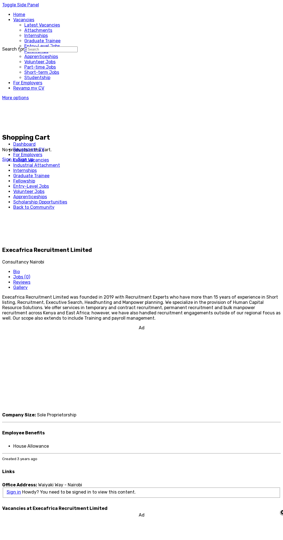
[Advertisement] (141, 369)
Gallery (20, 287)
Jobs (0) (21, 277)
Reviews (21, 282)
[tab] (147, 271)
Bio (16, 271)
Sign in (14, 492)
